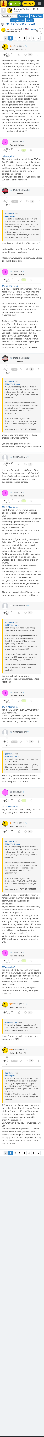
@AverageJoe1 (8, 156)
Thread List (23, 16)
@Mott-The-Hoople (11, 286)
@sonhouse (9, 213)
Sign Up (16, 3)
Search (30, 20)
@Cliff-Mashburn (10, 507)
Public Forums (7, 16)
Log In (31, 3)
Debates (32, 29)
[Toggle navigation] (39, 3)
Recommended (17, 20)
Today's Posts (36, 16)
